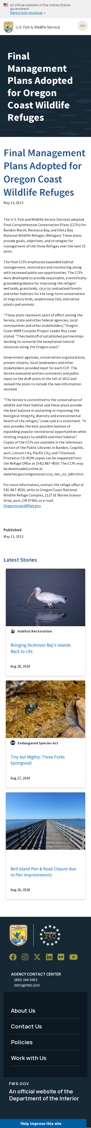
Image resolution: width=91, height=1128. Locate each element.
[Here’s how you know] (45, 9)
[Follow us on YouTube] (75, 957)
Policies (22, 1042)
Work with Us (28, 1058)
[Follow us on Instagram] (27, 957)
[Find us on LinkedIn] (51, 957)
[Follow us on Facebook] (14, 957)
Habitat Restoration (35, 631)
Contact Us (26, 1026)
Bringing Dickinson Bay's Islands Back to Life (40, 648)
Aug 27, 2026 (20, 778)
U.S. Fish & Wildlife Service (38, 27)
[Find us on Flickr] (62, 957)
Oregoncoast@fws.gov (22, 505)
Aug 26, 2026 (20, 889)
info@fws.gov (27, 985)
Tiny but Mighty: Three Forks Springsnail (37, 760)
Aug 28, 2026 (20, 666)
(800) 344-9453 (25, 979)
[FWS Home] (8, 27)
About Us (23, 1010)
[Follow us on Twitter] (38, 957)
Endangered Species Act (38, 743)
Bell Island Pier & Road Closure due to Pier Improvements (43, 872)
